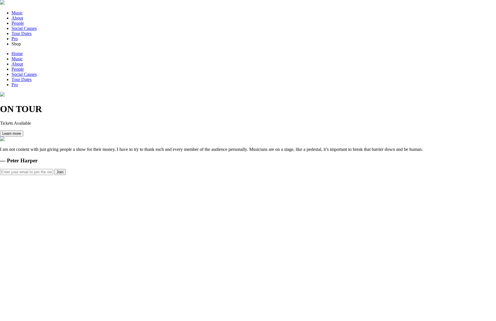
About (17, 18)
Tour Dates (21, 33)
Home (17, 53)
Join (60, 172)
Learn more (11, 133)
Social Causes (24, 28)
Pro (14, 38)
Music (17, 12)
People (17, 23)
